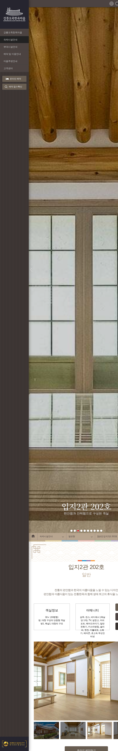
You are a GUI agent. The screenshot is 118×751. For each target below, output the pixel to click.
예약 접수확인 (15, 86)
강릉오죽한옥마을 (14, 14)
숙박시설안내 (46, 536)
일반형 (71, 536)
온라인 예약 (15, 78)
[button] (71, 531)
